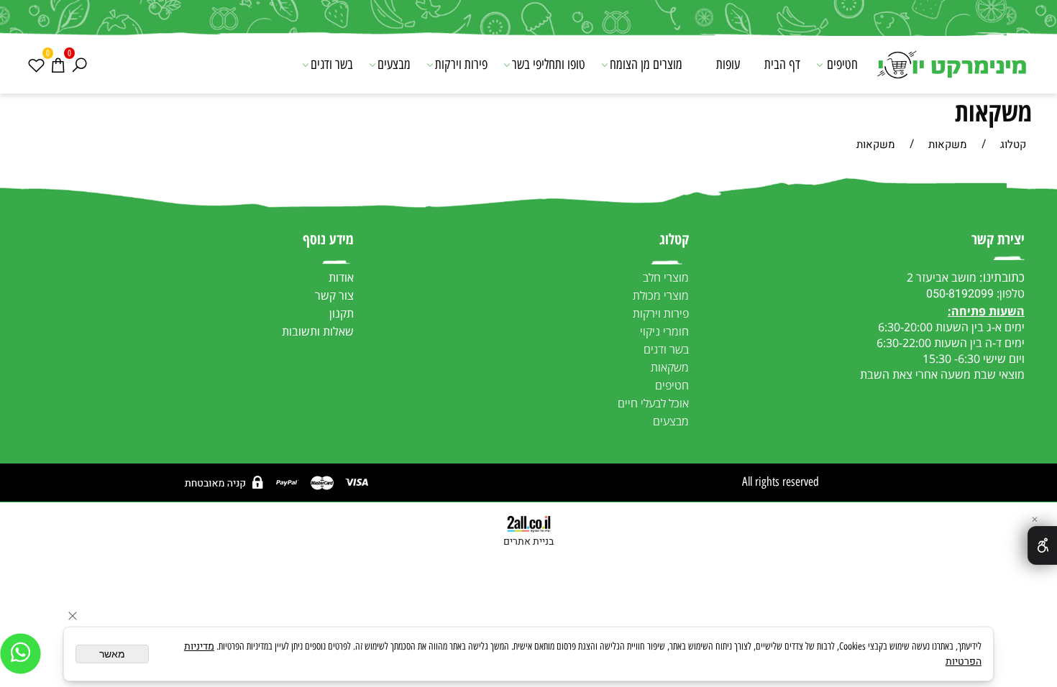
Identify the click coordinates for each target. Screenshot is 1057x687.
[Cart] (57, 64)
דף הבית (782, 64)
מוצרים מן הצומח (646, 64)
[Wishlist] (36, 64)
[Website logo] (951, 66)
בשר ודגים (332, 64)
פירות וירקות (461, 64)
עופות (728, 64)
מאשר (112, 654)
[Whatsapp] (20, 653)
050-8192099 (960, 294)
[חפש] (79, 64)
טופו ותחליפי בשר (548, 64)
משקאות (993, 111)
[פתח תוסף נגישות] (1042, 545)
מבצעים (394, 64)
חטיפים (842, 64)
